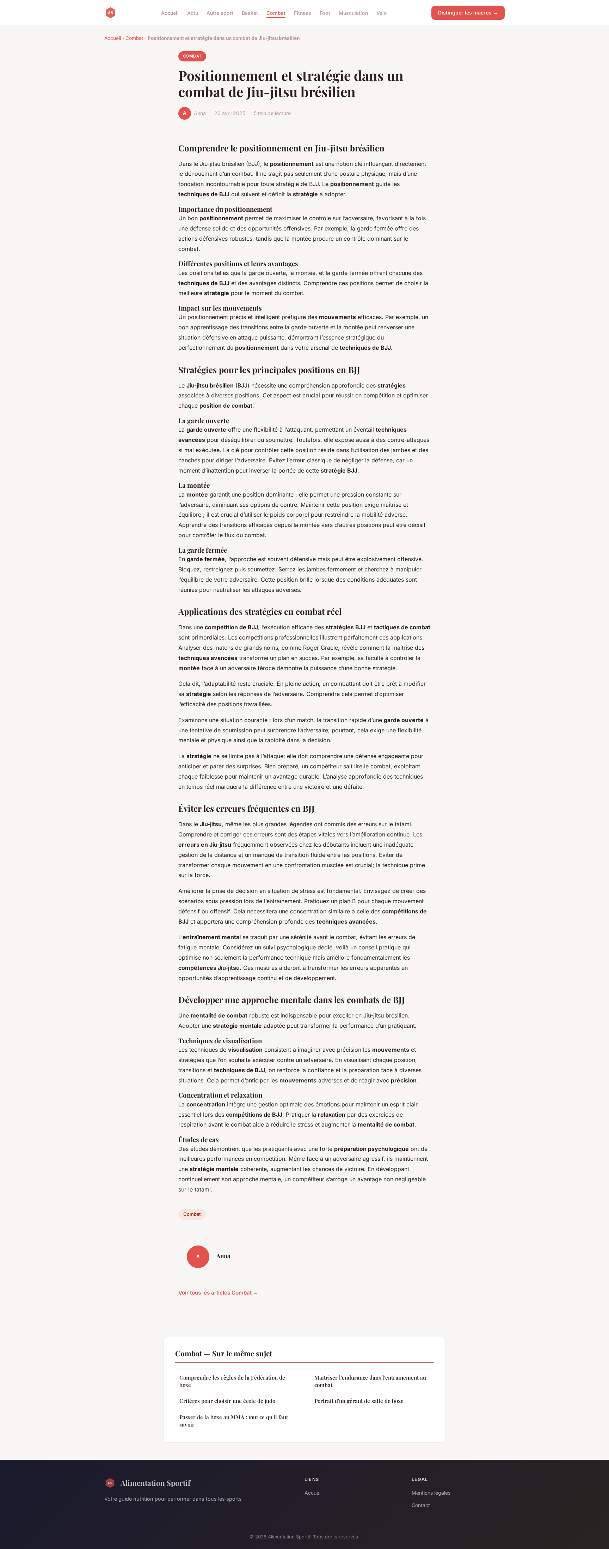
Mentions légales (431, 1493)
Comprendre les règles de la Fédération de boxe (232, 1381)
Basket (250, 13)
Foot (325, 13)
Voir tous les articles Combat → (218, 1292)
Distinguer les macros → (468, 13)
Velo (381, 13)
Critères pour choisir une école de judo (227, 1400)
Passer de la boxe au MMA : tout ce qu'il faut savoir (233, 1420)
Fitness (302, 13)
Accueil (170, 13)
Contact (421, 1505)
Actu (192, 13)
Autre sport (220, 13)
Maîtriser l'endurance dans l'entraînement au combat (370, 1381)
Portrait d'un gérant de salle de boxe (359, 1400)
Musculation (353, 13)
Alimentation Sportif (155, 1483)
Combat (275, 13)
